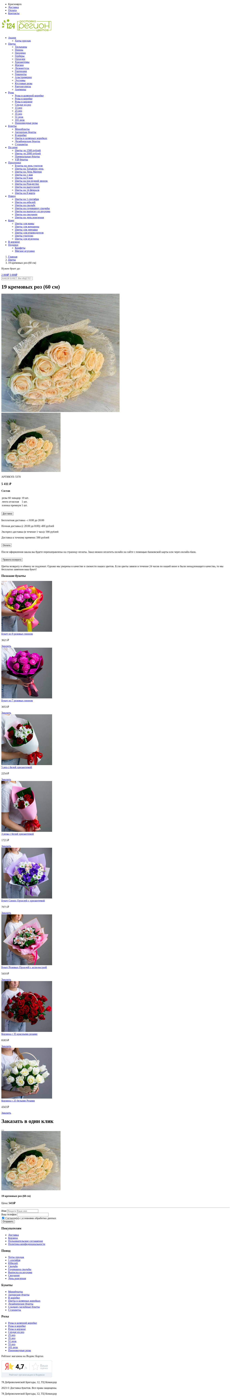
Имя (3, 1210)
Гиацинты (21, 74)
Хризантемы (22, 62)
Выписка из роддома (20, 1272)
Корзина (13, 1238)
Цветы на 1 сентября (27, 199)
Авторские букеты (25, 132)
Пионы (19, 49)
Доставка (13, 7)
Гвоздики (20, 52)
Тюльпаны (21, 46)
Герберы (20, 56)
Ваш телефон (9, 1214)
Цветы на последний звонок (31, 180)
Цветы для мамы (24, 223)
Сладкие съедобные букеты (24, 1306)
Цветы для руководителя (29, 232)
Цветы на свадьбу (25, 205)
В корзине (14, 241)
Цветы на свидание (26, 214)
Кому (11, 220)
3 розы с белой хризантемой (17, 833)
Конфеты (20, 247)
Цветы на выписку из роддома (32, 211)
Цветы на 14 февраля (27, 190)
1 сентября (14, 1260)
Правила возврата (12, 559)
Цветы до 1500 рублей (28, 150)
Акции (12, 37)
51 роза (19, 116)
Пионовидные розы (26, 123)
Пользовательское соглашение (25, 1241)
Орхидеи (20, 59)
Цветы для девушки (26, 229)
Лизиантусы (22, 68)
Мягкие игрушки (25, 251)
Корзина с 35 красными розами (19, 1034)
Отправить (8, 1221)
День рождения (17, 1278)
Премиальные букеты (27, 156)
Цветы (12, 43)
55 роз (11, 1344)
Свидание (14, 1275)
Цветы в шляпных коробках (31, 138)
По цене (13, 147)
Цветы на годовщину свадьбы (32, 208)
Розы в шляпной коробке (29, 95)
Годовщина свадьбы (19, 1269)
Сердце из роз (23, 104)
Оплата (12, 10)
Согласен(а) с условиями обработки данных (30, 1218)
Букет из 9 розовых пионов (17, 633)
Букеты (12, 126)
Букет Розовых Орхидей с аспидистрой (24, 967)
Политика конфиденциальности (26, 1244)
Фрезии (19, 65)
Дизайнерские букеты (27, 141)
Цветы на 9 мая (24, 177)
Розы (11, 92)
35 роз (18, 113)
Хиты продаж (23, 40)
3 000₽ (13, 274)
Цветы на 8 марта (25, 193)
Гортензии (21, 71)
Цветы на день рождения (29, 217)
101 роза (20, 119)
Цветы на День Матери (28, 171)
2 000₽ (5, 274)
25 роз (18, 110)
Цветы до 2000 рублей (28, 153)
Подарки (13, 244)
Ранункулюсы (23, 86)
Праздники (14, 162)
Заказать (6, 646)
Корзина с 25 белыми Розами (18, 1100)
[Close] (2, 1130)
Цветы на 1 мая (24, 174)
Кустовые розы (23, 83)
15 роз (18, 107)
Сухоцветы (21, 144)
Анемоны (20, 89)
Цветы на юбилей (25, 202)
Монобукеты (22, 129)
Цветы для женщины (27, 226)
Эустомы (20, 80)
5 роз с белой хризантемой (16, 767)
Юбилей (13, 1263)
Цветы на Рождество (27, 183)
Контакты (13, 13)
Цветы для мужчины (27, 238)
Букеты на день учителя (28, 165)
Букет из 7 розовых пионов (17, 700)
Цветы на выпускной (27, 187)
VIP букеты (21, 159)
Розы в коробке (23, 98)
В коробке (21, 135)
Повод (12, 196)
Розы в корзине (23, 101)
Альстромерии (23, 77)
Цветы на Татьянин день (29, 168)
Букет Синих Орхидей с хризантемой (23, 900)
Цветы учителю (24, 235)
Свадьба (13, 1266)
